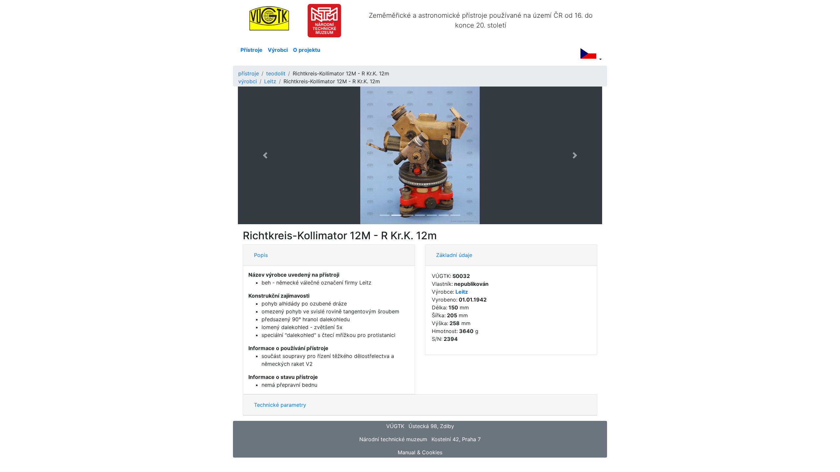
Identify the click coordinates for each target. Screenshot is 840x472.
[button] (265, 155)
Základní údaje (454, 255)
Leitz (270, 81)
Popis (261, 255)
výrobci (247, 81)
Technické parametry (280, 405)
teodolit (275, 73)
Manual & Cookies (420, 452)
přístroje (248, 73)
